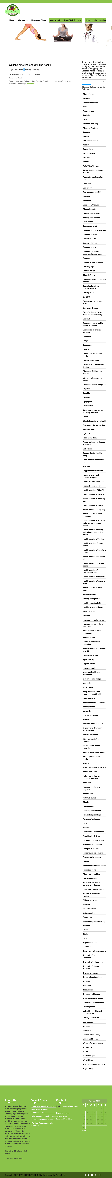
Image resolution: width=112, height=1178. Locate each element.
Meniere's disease (90, 734)
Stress (85, 930)
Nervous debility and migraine (91, 788)
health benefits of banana (93, 494)
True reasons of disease (93, 998)
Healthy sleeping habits (92, 603)
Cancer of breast (90, 234)
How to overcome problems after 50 (94, 649)
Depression (88, 345)
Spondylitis (87, 917)
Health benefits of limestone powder (94, 551)
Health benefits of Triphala (94, 577)
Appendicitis (88, 149)
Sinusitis (86, 904)
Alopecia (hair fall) (90, 123)
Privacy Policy (61, 1117)
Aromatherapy (89, 153)
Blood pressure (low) (91, 217)
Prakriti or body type (91, 836)
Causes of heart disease (93, 262)
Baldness (87, 200)
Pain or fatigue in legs (92, 815)
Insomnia (87, 683)
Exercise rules (89, 429)
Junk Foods (88, 687)
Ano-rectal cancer (90, 140)
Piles (85, 823)
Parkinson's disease (91, 819)
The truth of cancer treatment (91, 956)
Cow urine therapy (90, 308)
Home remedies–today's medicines (93, 625)
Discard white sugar (91, 360)
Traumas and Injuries (91, 994)
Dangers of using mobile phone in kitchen (93, 324)
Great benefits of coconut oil (93, 461)
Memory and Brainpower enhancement (93, 729)
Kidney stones (89, 707)
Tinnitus (86, 981)
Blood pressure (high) (92, 213)
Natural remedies (90, 771)
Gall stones (87, 449)
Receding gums (89, 870)
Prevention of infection (92, 844)
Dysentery (87, 397)
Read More (30, 83)
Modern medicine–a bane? (94, 752)
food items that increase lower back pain (41, 1111)
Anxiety (86, 145)
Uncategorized (89, 1007)
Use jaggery (88, 1022)
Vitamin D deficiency (91, 1034)
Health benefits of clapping (94, 509)
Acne (85, 107)
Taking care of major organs (94, 951)
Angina (86, 136)
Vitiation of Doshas (91, 1039)
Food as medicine (90, 438)
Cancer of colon (89, 239)
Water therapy (88, 1056)
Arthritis (86, 157)
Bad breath (87, 188)
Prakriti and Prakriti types (93, 832)
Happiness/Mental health (93, 471)
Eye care (86, 433)
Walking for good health (93, 1043)
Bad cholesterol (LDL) (92, 192)
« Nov (84, 1130)
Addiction (21, 78)
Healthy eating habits (91, 598)
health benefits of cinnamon (94, 505)
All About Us (23, 20)
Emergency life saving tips (94, 425)
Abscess (86, 98)
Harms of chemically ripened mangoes (91, 476)
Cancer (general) (90, 226)
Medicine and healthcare (93, 723)
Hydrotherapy (88, 659)
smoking (36, 70)
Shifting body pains (91, 900)
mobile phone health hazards (91, 746)
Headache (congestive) (92, 486)
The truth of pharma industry (91, 967)
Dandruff (86, 319)
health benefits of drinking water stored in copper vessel (94, 523)
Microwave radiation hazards (91, 740)
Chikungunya (88, 266)
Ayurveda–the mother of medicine (93, 171)
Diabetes (86, 349)
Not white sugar (89, 798)
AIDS (85, 119)
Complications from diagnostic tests (91, 287)
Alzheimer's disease (91, 128)
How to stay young (90, 655)
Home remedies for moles (93, 620)
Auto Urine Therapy (91, 166)
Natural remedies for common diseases (91, 777)
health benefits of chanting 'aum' (94, 499)
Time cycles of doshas (92, 977)
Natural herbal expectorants (94, 767)
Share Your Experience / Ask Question (65, 20)
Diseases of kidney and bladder (92, 372)
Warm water (88, 1047)
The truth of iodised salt (92, 962)
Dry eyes (86, 389)
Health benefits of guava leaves (93, 544)
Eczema (86, 416)
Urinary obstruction (91, 1018)
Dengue (86, 341)
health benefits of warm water (92, 589)
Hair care (86, 466)
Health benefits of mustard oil (94, 557)
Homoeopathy (89, 637)
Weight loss (88, 1060)
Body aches (88, 222)
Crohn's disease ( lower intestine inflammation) (92, 313)
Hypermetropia (89, 663)
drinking (28, 70)
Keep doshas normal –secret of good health (92, 692)
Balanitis (86, 196)
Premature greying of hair (93, 840)
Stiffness (86, 925)
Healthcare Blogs (38, 20)
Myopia (86, 763)
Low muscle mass (90, 715)
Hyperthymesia (89, 668)
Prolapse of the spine (92, 848)
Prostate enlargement (92, 857)
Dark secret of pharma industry (92, 331)
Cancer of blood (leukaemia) (94, 230)
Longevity (87, 711)
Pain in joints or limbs (92, 810)
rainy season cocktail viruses (44, 1116)
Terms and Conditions (64, 1119)
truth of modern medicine (93, 1002)
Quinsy (86, 861)
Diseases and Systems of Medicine (93, 365)
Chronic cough (89, 271)
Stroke (85, 934)
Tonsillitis (87, 985)
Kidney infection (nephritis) (94, 702)
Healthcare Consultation (96, 20)
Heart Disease (88, 611)
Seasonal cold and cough (93, 889)
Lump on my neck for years (43, 1106)
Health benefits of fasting (93, 539)
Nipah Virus (88, 793)
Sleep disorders (89, 908)
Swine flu (87, 947)
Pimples (86, 827)
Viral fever (87, 1030)
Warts (85, 1051)
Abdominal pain (89, 94)
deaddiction (19, 70)
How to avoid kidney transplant (91, 643)
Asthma (86, 162)
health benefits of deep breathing (92, 515)
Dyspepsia (87, 401)
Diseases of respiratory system (92, 379)
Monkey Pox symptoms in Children (42, 1124)
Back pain (87, 184)
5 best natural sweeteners (42, 1119)
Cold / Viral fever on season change (94, 280)
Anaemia (86, 132)
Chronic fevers (89, 275)
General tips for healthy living (92, 454)
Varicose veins (89, 1026)
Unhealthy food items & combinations (92, 1012)
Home (11, 20)
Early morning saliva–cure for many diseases (94, 411)
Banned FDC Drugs (91, 205)
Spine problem (89, 913)
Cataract (86, 258)
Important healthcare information (91, 673)
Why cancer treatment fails (94, 1064)
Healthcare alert (89, 594)
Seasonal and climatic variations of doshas (92, 883)
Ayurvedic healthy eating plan (93, 178)
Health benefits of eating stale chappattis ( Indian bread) (93, 532)
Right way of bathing (91, 874)
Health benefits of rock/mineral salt (90, 571)
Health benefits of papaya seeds (93, 564)
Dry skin (86, 393)
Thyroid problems (90, 973)
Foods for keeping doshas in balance (94, 443)
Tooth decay (88, 990)
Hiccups (86, 615)
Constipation (88, 292)
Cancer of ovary (89, 247)
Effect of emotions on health (94, 421)
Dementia (87, 336)
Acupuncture (88, 111)
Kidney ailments (89, 698)
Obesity (86, 802)
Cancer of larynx (90, 243)
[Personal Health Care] (13, 11)
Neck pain (87, 782)
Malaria (86, 719)
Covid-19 (86, 297)
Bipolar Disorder (90, 209)
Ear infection (88, 406)
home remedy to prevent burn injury (93, 632)
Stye (85, 938)
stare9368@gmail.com (70, 1106)
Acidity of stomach (90, 102)
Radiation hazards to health (94, 865)
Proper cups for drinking (93, 853)
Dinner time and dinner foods (92, 354)
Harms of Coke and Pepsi (93, 482)
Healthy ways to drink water (94, 607)
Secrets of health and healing (92, 894)
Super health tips (90, 942)
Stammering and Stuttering (94, 921)
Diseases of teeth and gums (94, 384)
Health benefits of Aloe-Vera (94, 490)
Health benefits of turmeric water (94, 582)
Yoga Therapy (88, 1068)
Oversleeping (88, 806)
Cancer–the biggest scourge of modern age (92, 252)
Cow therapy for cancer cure (92, 302)
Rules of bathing (90, 878)
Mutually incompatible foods (92, 757)
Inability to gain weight (92, 679)
